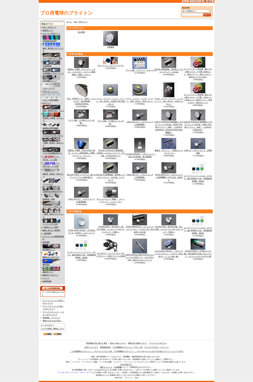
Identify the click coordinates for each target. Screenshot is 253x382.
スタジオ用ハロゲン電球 (52, 59)
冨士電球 (81, 32)
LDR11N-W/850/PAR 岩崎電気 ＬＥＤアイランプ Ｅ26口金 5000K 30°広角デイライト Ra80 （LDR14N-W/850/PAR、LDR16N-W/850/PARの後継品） (168, 127)
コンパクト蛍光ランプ (51, 33)
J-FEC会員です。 (126, 365)
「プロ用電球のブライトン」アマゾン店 (127, 347)
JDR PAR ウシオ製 (50, 166)
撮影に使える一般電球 (51, 230)
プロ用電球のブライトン (66, 13)
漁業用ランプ (48, 30)
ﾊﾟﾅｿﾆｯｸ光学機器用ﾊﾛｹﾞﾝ (52, 153)
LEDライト (47, 103)
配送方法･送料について (137, 343)
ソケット (46, 278)
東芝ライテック (106, 367)
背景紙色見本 (105, 347)
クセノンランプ (49, 88)
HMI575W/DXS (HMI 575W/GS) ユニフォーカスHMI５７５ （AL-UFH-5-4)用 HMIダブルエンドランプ (139, 257)
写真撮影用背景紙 (50, 41)
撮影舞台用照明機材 (50, 128)
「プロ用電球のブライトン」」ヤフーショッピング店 (91, 351)
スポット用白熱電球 (50, 100)
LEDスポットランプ (50, 91)
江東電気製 (47, 66)
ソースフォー (48, 184)
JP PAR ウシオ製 (50, 160)
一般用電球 (47, 233)
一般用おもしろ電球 (50, 227)
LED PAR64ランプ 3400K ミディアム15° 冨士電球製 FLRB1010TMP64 (81, 101)
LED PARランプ (49, 27)
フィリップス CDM (50, 224)
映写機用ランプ (49, 250)
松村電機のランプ (50, 81)
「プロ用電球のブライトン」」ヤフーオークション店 (133, 351)
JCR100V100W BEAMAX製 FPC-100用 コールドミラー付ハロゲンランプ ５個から (168, 229)
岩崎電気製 (47, 281)
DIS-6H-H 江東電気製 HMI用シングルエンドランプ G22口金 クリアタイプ (110, 177)
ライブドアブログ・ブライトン (156, 347)
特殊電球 (46, 242)
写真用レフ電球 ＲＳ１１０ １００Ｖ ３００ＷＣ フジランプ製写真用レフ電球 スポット (81, 72)
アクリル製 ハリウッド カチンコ (141, 70)
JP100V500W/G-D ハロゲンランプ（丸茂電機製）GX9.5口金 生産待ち (169, 177)
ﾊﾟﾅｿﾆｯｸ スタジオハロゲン (53, 136)
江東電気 (110, 47)
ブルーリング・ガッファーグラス (110, 66)
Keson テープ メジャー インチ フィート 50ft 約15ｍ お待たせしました (169, 101)
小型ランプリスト (91, 347)
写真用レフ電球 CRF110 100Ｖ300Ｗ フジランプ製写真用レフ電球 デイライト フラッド (82, 153)
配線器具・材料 (49, 199)
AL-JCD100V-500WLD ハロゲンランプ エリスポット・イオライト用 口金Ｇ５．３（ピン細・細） (168, 253)
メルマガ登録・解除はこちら (52, 329)
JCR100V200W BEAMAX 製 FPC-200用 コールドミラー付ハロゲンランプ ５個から (111, 229)
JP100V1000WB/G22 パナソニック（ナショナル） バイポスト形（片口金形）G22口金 (139, 229)
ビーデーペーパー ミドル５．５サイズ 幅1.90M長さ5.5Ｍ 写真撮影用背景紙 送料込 (198, 178)
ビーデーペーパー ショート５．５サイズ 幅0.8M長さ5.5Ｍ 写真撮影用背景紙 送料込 (81, 255)
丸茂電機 (117, 367)
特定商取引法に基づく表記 (96, 343)
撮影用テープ (48, 272)
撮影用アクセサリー (50, 275)
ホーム (69, 22)
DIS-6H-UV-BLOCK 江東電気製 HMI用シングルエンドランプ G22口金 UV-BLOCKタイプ (111, 153)
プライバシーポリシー (158, 343)
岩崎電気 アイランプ (51, 318)
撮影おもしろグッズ (50, 257)
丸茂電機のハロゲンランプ (53, 73)
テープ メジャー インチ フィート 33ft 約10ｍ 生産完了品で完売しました (110, 101)
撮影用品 (46, 265)
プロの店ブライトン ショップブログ (169, 351)
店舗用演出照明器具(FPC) (53, 192)
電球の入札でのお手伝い (52, 321)
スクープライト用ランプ (52, 207)
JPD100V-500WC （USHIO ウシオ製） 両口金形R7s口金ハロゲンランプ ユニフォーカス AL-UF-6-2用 (198, 253)
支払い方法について (118, 343)
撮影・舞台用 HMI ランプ (53, 111)
